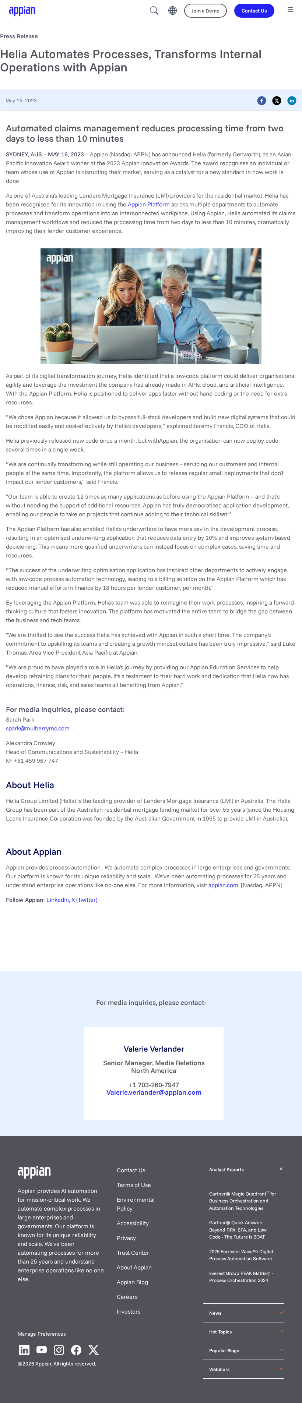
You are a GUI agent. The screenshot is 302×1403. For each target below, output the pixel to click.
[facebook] (261, 100)
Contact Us (131, 1170)
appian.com (223, 885)
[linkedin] (291, 100)
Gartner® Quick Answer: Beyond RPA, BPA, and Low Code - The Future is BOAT (238, 1229)
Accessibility (133, 1223)
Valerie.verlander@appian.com (153, 1092)
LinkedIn (57, 899)
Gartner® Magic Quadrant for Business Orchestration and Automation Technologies (242, 1201)
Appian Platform (148, 204)
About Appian (134, 1267)
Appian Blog (132, 1282)
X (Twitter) (84, 899)
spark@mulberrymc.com (38, 728)
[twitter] (276, 100)
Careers (127, 1296)
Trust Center (133, 1252)
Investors (128, 1311)
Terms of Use (134, 1184)
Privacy (126, 1237)
